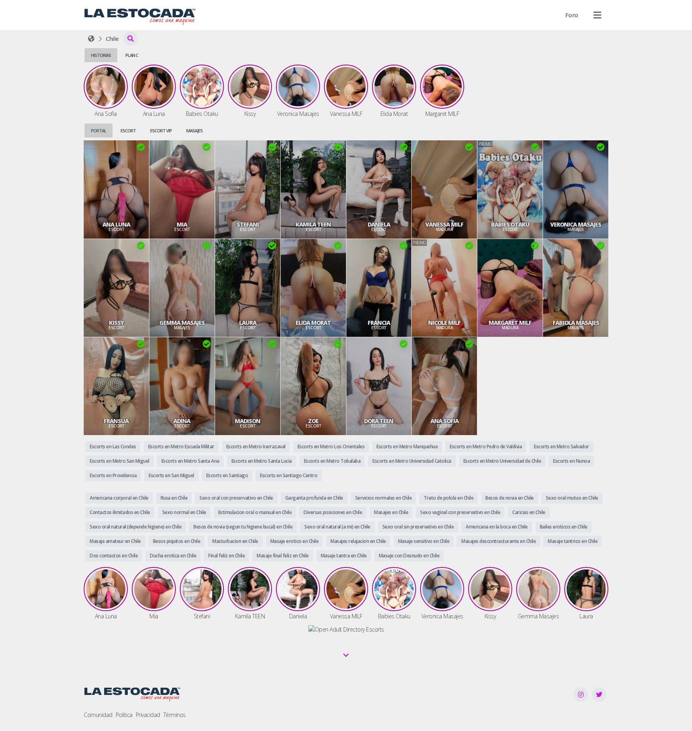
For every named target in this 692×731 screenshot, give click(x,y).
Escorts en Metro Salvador (561, 446)
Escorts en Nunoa (571, 461)
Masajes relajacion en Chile (358, 541)
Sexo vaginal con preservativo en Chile (460, 512)
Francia (379, 323)
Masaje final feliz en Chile (283, 555)
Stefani (248, 224)
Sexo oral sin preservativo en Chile (418, 526)
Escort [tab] (128, 131)
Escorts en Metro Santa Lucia (261, 461)
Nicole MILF (444, 323)
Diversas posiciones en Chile (333, 512)
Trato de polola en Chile (448, 497)
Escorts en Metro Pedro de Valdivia (486, 446)
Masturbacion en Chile (235, 541)
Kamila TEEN (313, 224)
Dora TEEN (378, 421)
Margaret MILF (510, 323)
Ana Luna (116, 224)
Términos (174, 715)
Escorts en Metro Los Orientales (331, 446)
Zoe (313, 421)
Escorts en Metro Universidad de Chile (502, 461)
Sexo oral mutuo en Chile (572, 497)
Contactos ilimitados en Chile (120, 512)
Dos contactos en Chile (114, 555)
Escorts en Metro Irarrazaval (256, 446)
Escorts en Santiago (227, 475)
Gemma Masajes (182, 323)
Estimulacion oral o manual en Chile (255, 512)
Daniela (379, 224)
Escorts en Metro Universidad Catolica (411, 461)
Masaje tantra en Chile (344, 555)
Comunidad (98, 715)
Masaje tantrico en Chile (572, 541)
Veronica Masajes (575, 224)
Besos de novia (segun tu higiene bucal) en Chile (242, 526)
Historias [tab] (101, 55)
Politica (124, 715)
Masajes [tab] (194, 131)
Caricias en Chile (528, 512)
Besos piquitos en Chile (177, 541)
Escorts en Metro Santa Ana (190, 461)
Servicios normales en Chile (383, 497)
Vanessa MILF (444, 224)
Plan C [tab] (131, 55)
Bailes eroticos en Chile (563, 526)
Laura (247, 323)
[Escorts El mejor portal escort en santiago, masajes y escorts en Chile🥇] (91, 38)
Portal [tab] (98, 131)
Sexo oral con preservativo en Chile (236, 497)
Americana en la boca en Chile (497, 526)
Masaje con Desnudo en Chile (409, 555)
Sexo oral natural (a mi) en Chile (337, 526)
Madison (247, 421)
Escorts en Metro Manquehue (407, 446)
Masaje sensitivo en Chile (424, 541)
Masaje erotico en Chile (294, 541)
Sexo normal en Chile (184, 512)
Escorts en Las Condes (113, 446)
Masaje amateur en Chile (115, 541)
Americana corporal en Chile (119, 497)
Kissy (116, 323)
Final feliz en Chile (226, 555)
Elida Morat (313, 323)
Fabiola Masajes (576, 323)
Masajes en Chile (391, 512)
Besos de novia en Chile (509, 497)
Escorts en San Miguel (171, 475)
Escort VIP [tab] (161, 131)
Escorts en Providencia (113, 475)
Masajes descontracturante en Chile (498, 541)
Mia (182, 224)
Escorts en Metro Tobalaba (332, 461)
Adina (181, 421)
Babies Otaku (510, 224)
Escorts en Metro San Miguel (119, 461)
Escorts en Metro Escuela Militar (181, 446)
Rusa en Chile (174, 497)
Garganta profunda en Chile (314, 497)
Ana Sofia (444, 421)
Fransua (116, 421)
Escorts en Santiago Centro (288, 475)
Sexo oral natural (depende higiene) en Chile (135, 526)
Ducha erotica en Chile (173, 555)
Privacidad (148, 715)
